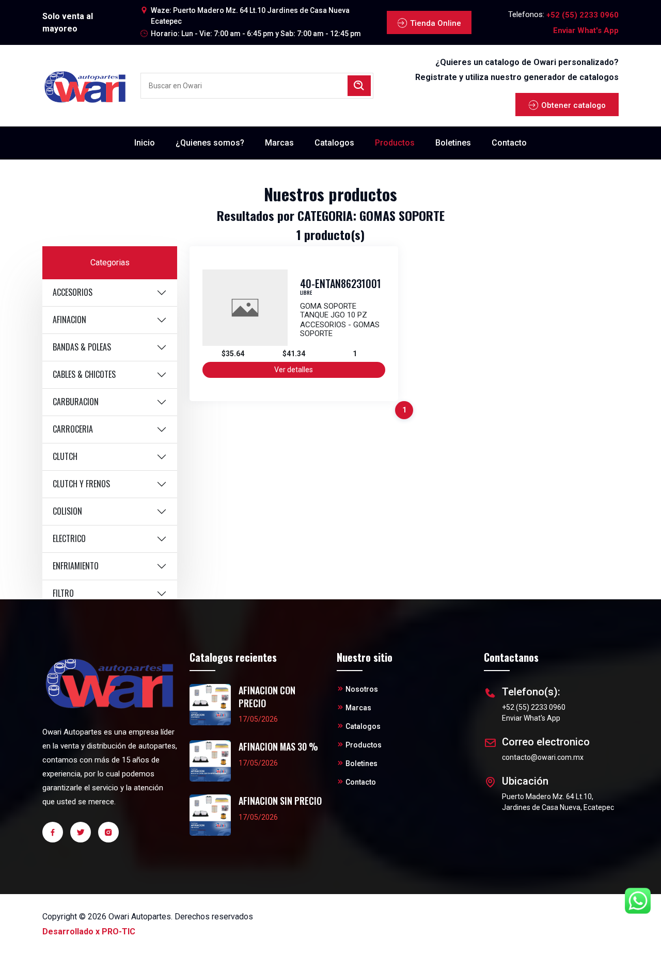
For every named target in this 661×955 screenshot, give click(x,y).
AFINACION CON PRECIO (267, 697)
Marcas (279, 143)
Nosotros (361, 689)
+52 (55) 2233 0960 (582, 15)
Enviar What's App (586, 30)
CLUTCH (65, 456)
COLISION (67, 511)
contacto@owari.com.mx (543, 757)
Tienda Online (435, 23)
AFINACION (69, 319)
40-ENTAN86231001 (340, 283)
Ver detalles (293, 369)
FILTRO (63, 593)
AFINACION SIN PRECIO (280, 800)
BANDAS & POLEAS (82, 347)
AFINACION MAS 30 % (278, 746)
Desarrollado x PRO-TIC (88, 931)
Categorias (110, 262)
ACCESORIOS (72, 292)
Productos (395, 143)
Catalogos (334, 143)
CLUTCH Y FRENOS (81, 483)
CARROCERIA (73, 429)
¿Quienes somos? (210, 143)
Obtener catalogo (573, 105)
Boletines (453, 143)
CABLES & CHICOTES (84, 374)
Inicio (144, 143)
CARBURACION (76, 401)
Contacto (509, 143)
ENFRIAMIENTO (76, 566)
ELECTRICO (69, 538)
